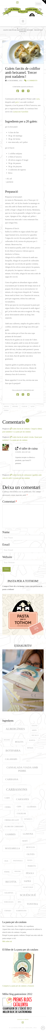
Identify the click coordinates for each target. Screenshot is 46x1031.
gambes (10, 834)
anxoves (6, 406)
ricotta (10, 881)
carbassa (11, 779)
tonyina (32, 904)
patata (29, 860)
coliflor (24, 406)
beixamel (15, 406)
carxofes (22, 799)
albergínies (15, 729)
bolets (19, 742)
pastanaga (18, 861)
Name (6, 532)
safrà (27, 881)
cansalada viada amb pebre (22, 769)
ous (6, 861)
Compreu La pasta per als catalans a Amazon (18, 986)
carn (38, 99)
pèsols (30, 873)
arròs (34, 730)
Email (6, 544)
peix (17, 102)
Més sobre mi (7, 941)
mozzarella (12, 848)
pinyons (18, 871)
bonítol (32, 740)
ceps (19, 807)
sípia (19, 902)
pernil (7, 872)
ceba (8, 807)
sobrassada (8, 902)
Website (7, 557)
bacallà (35, 735)
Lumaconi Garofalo (20, 112)
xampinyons (21, 911)
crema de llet (12, 820)
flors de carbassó (14, 826)
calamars (11, 759)
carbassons (16, 789)
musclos (30, 847)
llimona (28, 834)
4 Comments (31, 80)
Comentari (9, 501)
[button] (23, 21)
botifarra (13, 750)
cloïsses (31, 807)
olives (32, 406)
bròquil (30, 748)
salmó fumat (28, 887)
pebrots (32, 866)
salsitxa (8, 893)
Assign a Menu (23, 1019)
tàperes (6, 410)
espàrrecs (28, 819)
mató (25, 841)
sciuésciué (28, 895)
